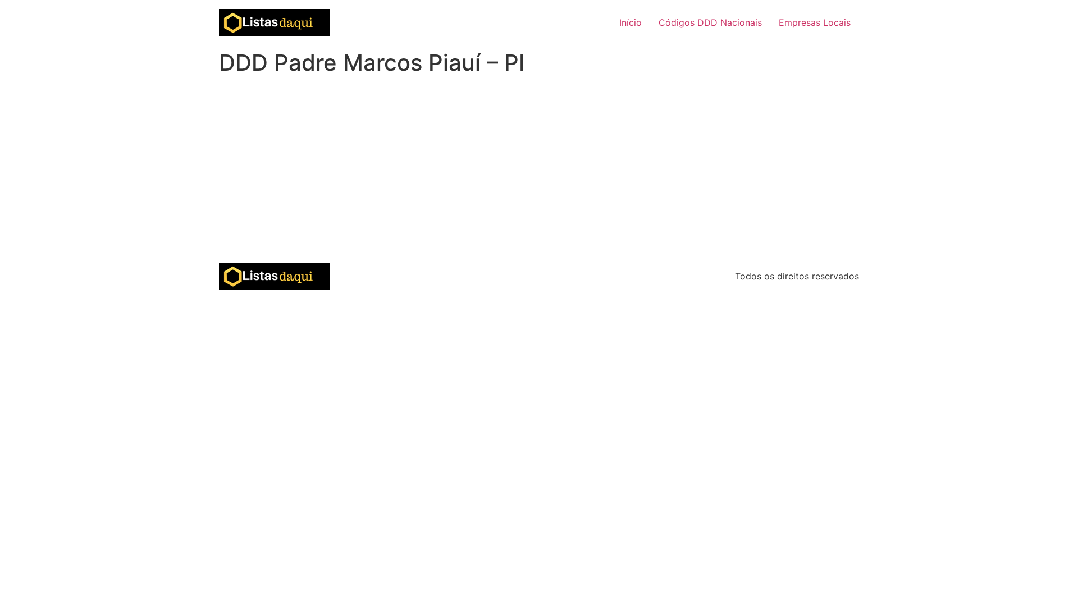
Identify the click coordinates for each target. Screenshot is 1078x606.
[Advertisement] (539, 178)
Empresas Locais (815, 22)
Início (630, 22)
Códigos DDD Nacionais (710, 22)
